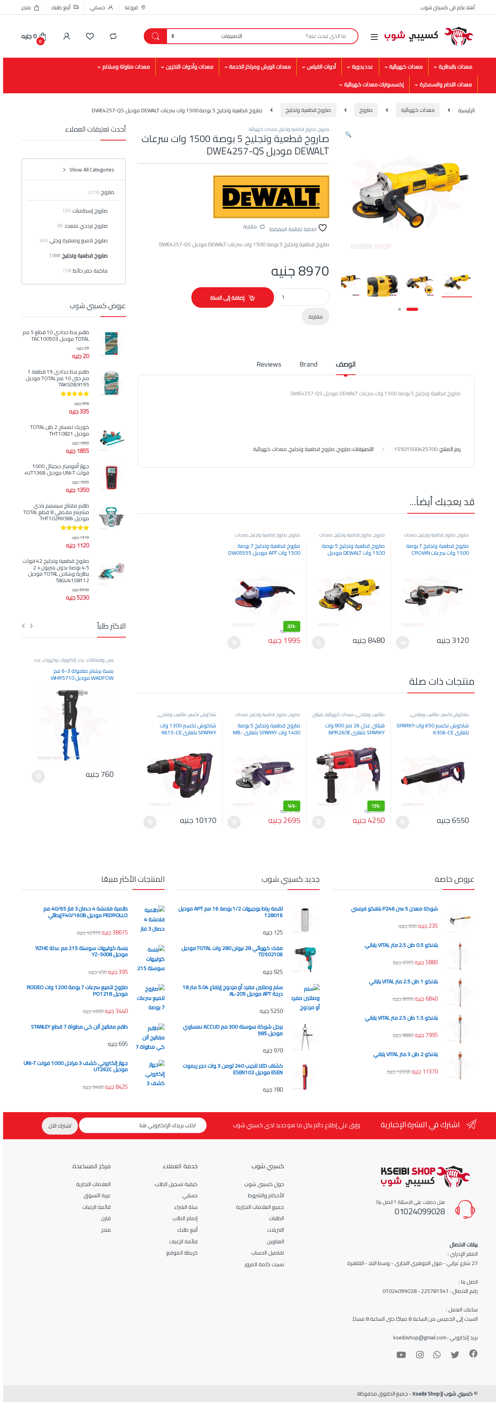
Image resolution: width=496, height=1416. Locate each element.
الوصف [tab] (346, 365)
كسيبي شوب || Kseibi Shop (443, 1394)
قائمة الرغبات (183, 1241)
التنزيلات (275, 1230)
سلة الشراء (186, 1207)
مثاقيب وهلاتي (425, 714)
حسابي (97, 7)
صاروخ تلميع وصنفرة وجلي (74, 240)
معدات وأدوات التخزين (190, 67)
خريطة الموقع (182, 1253)
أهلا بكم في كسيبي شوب (447, 7)
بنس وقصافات (100, 659)
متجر (26, 7)
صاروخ (366, 110)
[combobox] (302, 36)
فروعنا (131, 7)
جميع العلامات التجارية (260, 1207)
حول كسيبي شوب (264, 1184)
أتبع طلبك (61, 7)
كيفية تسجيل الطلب (176, 1184)
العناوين (275, 1241)
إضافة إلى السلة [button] (318, 642)
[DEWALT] (271, 196)
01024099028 (419, 1211)
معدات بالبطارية (455, 67)
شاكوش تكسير (455, 714)
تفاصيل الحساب (267, 1253)
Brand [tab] (308, 365)
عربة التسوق (97, 1195)
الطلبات (276, 1218)
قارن (106, 1218)
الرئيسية (466, 110)
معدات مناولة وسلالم (126, 67)
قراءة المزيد (402, 642)
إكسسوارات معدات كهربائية (374, 84)
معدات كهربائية (406, 67)
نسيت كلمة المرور (264, 1264)
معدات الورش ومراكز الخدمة (260, 67)
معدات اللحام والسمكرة (446, 84)
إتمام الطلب (185, 1218)
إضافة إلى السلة (227, 298)
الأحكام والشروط (266, 1195)
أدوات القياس (321, 67)
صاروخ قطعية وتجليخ (308, 110)
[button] (348, 134)
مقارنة (250, 226)
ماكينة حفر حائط (85, 271)
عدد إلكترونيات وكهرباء (64, 659)
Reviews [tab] (269, 365)
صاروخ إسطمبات (85, 211)
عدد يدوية (363, 67)
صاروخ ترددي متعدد (82, 226)
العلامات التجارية (93, 1184)
